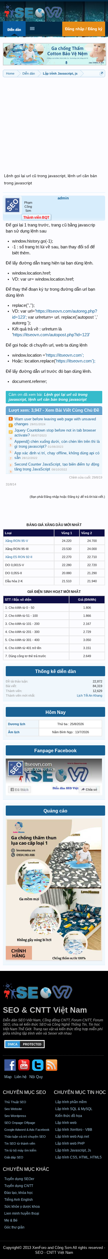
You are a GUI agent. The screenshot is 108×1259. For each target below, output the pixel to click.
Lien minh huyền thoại (21, 1213)
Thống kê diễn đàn (55, 671)
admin (63, 198)
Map (8, 1077)
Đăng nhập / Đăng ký (83, 29)
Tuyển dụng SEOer (19, 1179)
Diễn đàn (14, 29)
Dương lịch (16, 724)
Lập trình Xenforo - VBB (73, 1130)
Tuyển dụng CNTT (18, 1186)
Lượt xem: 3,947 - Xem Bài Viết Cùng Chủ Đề (54, 410)
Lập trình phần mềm (71, 1102)
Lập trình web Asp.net (72, 1137)
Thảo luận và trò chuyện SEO (25, 1136)
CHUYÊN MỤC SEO (24, 1092)
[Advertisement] (54, 122)
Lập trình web (66, 1123)
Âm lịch (14, 732)
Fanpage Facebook (55, 750)
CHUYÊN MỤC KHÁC (26, 1169)
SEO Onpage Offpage (19, 1122)
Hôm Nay (56, 712)
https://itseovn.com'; (65, 355)
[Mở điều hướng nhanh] (101, 73)
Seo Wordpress (15, 1116)
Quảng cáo (55, 810)
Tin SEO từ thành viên (19, 1143)
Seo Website (13, 1109)
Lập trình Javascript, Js (73, 1150)
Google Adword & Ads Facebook (27, 1129)
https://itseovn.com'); (75, 361)
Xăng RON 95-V (16, 540)
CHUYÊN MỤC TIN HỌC (80, 1092)
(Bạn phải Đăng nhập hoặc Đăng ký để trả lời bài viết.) (67, 496)
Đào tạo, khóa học (18, 1193)
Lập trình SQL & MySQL (73, 1109)
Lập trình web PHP (70, 1143)
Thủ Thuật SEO (15, 1102)
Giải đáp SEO (13, 1157)
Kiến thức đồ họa (68, 1116)
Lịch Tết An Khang (89, 695)
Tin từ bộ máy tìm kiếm (20, 1150)
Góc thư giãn (14, 1227)
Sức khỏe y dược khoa (22, 1207)
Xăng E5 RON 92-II (18, 557)
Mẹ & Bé (11, 1220)
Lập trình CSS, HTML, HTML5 (78, 1157)
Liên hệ (20, 1077)
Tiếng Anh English (18, 1200)
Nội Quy (36, 1077)
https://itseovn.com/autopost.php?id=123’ (51, 334)
